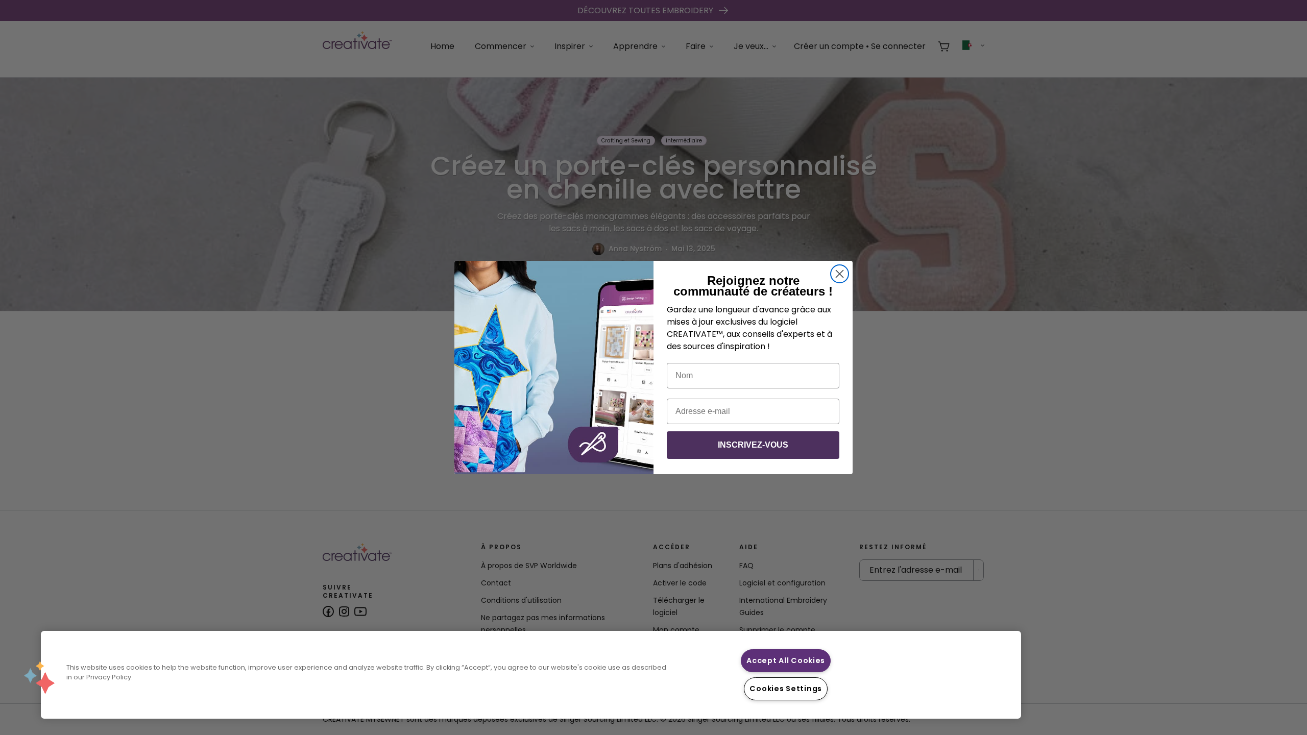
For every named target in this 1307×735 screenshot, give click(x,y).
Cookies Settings (785, 688)
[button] (39, 677)
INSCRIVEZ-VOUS (753, 444)
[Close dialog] (840, 274)
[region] (531, 675)
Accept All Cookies (785, 660)
